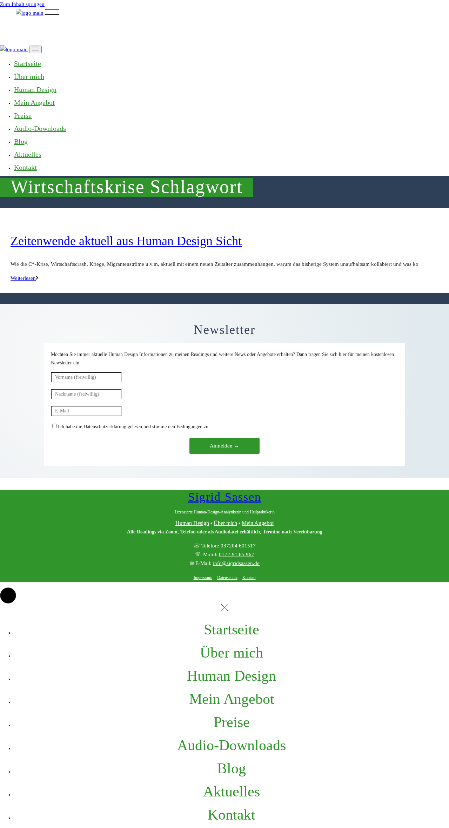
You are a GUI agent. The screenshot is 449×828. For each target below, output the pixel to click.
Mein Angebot (258, 523)
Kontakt (249, 577)
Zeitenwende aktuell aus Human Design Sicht (126, 241)
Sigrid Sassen (224, 496)
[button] (8, 595)
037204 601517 (238, 545)
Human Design (192, 523)
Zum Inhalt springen (22, 4)
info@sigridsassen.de (236, 563)
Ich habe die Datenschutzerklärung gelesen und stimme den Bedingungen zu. (134, 426)
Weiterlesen (23, 278)
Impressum (203, 577)
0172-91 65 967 (236, 554)
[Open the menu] (52, 13)
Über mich (225, 523)
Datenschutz (227, 577)
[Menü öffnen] (35, 49)
